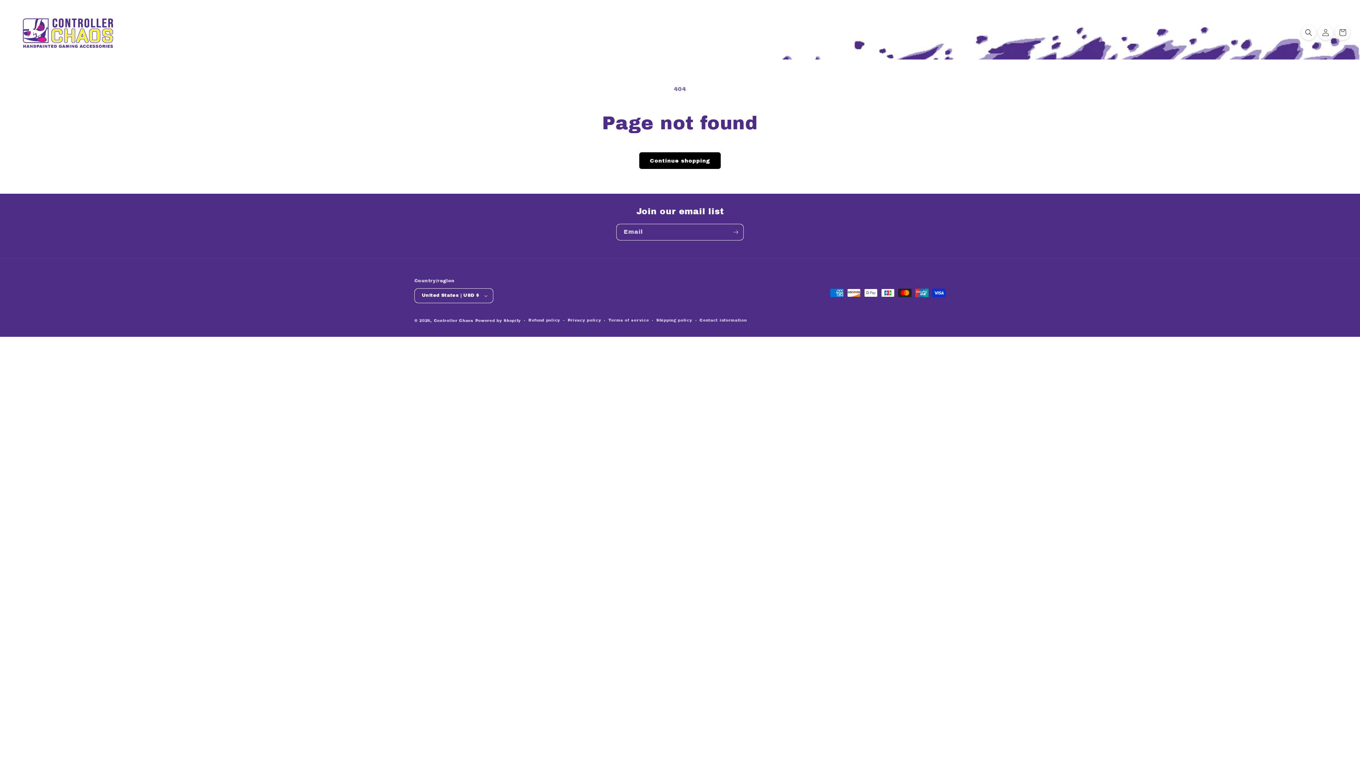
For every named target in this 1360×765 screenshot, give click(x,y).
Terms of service (628, 320)
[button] (1308, 32)
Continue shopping (680, 161)
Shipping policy (674, 320)
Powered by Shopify (498, 320)
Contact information (723, 320)
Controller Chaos (454, 320)
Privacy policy (584, 320)
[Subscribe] (735, 232)
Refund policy (544, 320)
